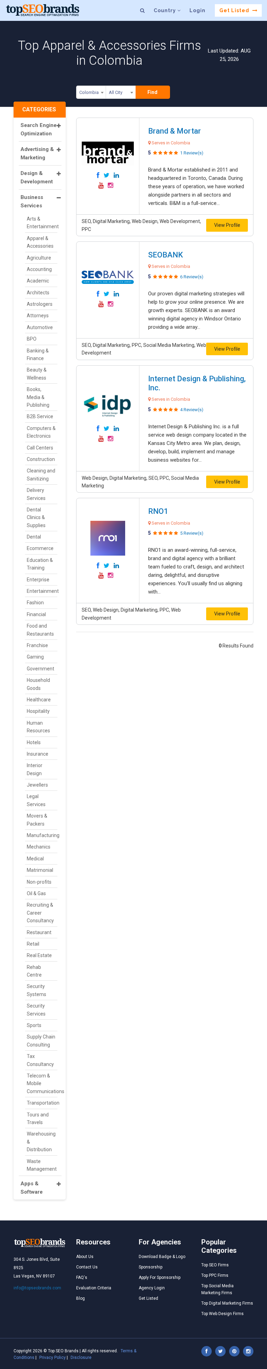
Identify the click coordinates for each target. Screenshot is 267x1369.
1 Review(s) (191, 153)
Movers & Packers (37, 819)
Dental (34, 537)
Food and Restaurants (40, 629)
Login (197, 10)
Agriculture (39, 258)
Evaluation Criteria (93, 1288)
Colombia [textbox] (89, 92)
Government (40, 668)
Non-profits (39, 882)
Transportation (42, 1103)
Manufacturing (42, 835)
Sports (34, 1025)
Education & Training (40, 564)
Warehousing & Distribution (41, 1141)
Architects (38, 292)
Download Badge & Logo (162, 1256)
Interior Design (34, 769)
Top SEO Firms (215, 1265)
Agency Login (152, 1288)
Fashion (35, 602)
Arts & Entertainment (42, 222)
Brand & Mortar (174, 131)
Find (152, 92)
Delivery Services (36, 494)
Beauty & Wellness (37, 373)
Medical (35, 858)
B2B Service (40, 416)
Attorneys (38, 315)
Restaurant (39, 932)
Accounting (39, 269)
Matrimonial (40, 870)
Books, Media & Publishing (38, 397)
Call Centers (40, 448)
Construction (41, 459)
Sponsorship (150, 1267)
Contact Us (87, 1267)
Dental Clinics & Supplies (36, 517)
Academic (38, 281)
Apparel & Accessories (40, 242)
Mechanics (38, 847)
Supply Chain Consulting (41, 1040)
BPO (32, 339)
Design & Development (37, 177)
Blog (80, 1298)
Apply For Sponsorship (159, 1277)
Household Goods (38, 684)
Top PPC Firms (214, 1275)
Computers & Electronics (41, 432)
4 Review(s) (191, 409)
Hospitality (38, 711)
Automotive (40, 327)
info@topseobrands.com (37, 1288)
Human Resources (38, 726)
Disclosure (81, 1357)
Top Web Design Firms (222, 1313)
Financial (36, 614)
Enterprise (38, 579)
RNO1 (158, 511)
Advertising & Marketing (37, 153)
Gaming (35, 657)
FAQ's (81, 1277)
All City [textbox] (115, 92)
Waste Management (42, 1165)
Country (165, 10)
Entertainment (42, 591)
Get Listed (235, 10)
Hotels (34, 742)
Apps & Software (32, 1187)
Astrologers (39, 304)
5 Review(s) (191, 533)
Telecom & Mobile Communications (42, 1083)
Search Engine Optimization (39, 129)
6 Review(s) (191, 276)
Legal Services (36, 800)
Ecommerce (40, 548)
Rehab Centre (34, 971)
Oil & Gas (36, 893)
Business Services (32, 201)
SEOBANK (165, 254)
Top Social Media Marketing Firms (217, 1289)
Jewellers (37, 785)
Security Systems (36, 990)
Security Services (36, 1009)
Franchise (37, 645)
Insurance (37, 754)
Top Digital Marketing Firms (227, 1303)
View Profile (227, 225)
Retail (33, 944)
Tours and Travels (38, 1118)
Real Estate (39, 955)
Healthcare (39, 699)
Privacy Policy (52, 1357)
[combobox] (91, 94)
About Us (85, 1256)
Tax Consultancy (40, 1060)
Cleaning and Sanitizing (41, 474)
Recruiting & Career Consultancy (40, 912)
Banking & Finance (38, 354)
